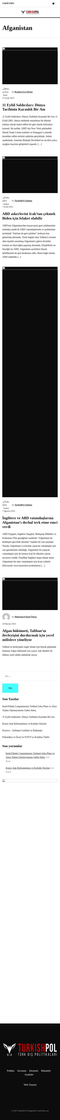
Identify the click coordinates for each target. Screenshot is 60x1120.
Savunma (21, 1070)
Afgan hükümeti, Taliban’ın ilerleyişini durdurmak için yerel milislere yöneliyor (28, 635)
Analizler (28, 1074)
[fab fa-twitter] (25, 3)
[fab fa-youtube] (28, 3)
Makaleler (46, 1070)
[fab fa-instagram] (21, 3)
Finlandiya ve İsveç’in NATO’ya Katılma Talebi (25, 737)
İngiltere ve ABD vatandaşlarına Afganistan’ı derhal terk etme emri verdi (30, 522)
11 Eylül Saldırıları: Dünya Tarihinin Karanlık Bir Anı (28, 717)
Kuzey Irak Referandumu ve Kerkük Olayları (24, 723)
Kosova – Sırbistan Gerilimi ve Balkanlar (22, 730)
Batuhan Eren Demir (24, 92)
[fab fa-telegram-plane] (17, 3)
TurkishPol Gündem (23, 201)
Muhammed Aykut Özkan (26, 617)
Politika (10, 1070)
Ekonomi (33, 1070)
